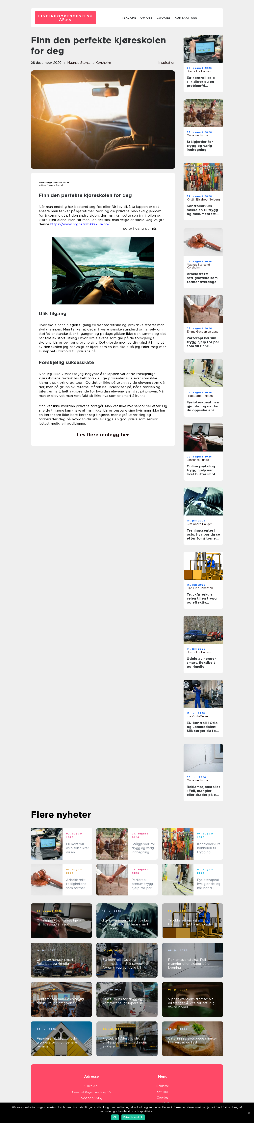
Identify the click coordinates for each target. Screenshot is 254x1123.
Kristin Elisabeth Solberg (203, 199)
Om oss (146, 17)
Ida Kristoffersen (198, 716)
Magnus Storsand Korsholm (89, 63)
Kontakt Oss (186, 17)
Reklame (128, 17)
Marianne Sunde (197, 135)
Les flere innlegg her (103, 435)
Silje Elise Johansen (200, 588)
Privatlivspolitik (133, 1117)
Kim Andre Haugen (200, 524)
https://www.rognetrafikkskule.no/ (80, 224)
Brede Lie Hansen (199, 71)
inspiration (166, 63)
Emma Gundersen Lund (202, 331)
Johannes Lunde (198, 459)
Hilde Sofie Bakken (200, 395)
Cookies (164, 17)
